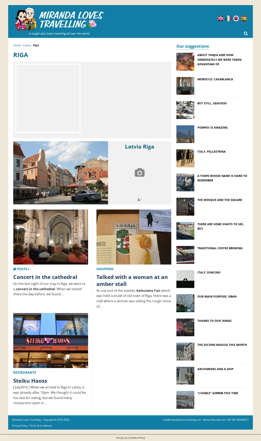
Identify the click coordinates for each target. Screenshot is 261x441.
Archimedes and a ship (215, 369)
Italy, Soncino (208, 272)
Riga (64, 283)
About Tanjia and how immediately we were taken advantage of (219, 59)
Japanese (236, 18)
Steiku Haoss (30, 380)
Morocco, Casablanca (215, 79)
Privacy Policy (20, 425)
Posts (22, 269)
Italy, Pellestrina (211, 151)
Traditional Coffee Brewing (219, 248)
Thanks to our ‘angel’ (214, 321)
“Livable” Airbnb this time (217, 393)
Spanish (244, 18)
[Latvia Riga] (60, 172)
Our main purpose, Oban (217, 296)
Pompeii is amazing (212, 127)
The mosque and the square (219, 200)
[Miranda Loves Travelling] (59, 19)
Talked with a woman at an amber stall (132, 280)
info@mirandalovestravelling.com (182, 419)
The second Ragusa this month (222, 345)
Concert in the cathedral (45, 277)
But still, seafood (212, 103)
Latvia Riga (139, 146)
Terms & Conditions (41, 425)
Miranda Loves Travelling (26, 419)
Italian (228, 18)
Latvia (27, 45)
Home (17, 45)
